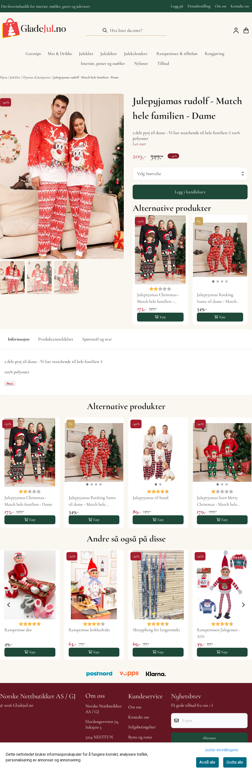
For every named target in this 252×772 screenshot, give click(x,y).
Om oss (220, 6)
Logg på (177, 6)
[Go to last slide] (141, 269)
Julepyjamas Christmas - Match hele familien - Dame (158, 298)
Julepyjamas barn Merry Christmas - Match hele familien (217, 501)
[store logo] (34, 30)
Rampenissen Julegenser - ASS (218, 633)
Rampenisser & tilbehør (177, 53)
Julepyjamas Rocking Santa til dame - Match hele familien (216, 298)
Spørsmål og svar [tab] (97, 339)
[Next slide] (238, 269)
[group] (30, 472)
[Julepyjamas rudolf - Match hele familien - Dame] (62, 176)
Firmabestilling (199, 6)
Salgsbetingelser (142, 727)
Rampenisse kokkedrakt (89, 629)
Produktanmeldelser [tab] (55, 339)
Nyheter (141, 63)
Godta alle (234, 762)
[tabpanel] (160, 270)
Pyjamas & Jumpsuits (37, 77)
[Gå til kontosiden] (236, 30)
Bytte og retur (140, 737)
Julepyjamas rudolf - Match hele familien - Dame (86, 77)
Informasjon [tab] (18, 339)
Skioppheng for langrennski (156, 629)
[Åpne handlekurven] (246, 30)
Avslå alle (207, 762)
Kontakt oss (240, 6)
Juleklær (15, 77)
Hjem (4, 77)
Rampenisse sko (18, 629)
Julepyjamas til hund (150, 497)
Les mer (139, 143)
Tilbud (163, 63)
